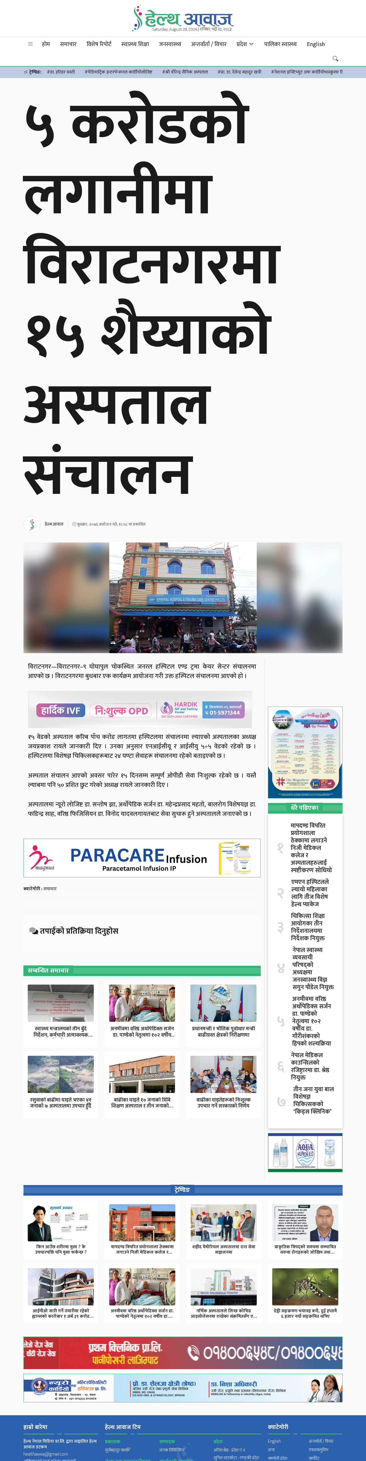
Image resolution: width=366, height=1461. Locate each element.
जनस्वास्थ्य (170, 44)
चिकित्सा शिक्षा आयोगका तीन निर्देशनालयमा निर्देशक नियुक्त (308, 927)
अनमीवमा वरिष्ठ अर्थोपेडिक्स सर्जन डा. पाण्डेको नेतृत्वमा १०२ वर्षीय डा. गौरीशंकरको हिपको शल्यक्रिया (311, 1021)
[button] (30, 44)
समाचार (68, 44)
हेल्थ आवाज (54, 524)
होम (46, 44)
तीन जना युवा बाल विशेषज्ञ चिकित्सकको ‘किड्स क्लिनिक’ (313, 1101)
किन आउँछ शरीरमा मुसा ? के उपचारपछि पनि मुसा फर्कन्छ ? (61, 1249)
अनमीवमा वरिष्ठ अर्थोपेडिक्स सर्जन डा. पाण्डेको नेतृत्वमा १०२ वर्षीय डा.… (142, 1035)
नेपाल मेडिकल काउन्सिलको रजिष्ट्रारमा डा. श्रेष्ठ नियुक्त (310, 1067)
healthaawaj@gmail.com (45, 1454)
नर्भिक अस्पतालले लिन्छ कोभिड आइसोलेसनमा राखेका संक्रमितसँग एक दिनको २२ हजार (224, 1316)
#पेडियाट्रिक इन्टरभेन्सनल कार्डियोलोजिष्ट (118, 72)
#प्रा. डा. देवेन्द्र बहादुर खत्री (239, 72)
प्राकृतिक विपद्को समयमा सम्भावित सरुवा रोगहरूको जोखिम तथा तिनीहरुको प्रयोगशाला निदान (305, 1252)
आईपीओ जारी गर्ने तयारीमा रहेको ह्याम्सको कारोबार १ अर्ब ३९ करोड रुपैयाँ (60, 1316)
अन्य (271, 1450)
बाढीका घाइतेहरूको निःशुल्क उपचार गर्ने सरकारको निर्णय (223, 1103)
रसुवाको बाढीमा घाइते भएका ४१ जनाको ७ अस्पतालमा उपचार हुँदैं (61, 1103)
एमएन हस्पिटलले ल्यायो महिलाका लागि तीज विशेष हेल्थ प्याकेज (310, 893)
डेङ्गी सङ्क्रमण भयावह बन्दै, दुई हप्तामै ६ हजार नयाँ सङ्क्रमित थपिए (305, 1313)
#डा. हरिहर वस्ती (61, 72)
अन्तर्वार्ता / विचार (209, 44)
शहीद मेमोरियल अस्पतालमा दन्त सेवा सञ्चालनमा (223, 1249)
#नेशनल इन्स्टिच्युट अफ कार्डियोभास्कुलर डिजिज (311, 72)
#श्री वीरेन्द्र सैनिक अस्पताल (185, 72)
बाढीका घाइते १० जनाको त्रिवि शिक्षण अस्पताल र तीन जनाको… (142, 1103)
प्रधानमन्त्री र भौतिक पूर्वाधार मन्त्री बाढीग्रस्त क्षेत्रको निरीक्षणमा (223, 1032)
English (316, 44)
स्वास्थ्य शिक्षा (135, 44)
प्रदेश (242, 44)
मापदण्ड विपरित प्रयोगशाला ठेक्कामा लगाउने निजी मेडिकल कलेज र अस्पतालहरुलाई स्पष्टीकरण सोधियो (311, 848)
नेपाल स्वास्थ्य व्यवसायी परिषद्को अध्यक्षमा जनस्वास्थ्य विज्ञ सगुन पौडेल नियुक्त (313, 969)
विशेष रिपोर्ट (99, 44)
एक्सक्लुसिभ (318, 1450)
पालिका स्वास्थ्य (280, 44)
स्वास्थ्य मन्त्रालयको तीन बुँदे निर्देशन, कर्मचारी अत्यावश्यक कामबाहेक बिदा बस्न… (60, 1035)
